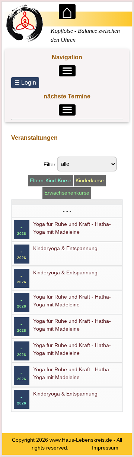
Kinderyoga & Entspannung (65, 248)
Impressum (105, 448)
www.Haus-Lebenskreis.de (81, 440)
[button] (67, 70)
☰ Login (25, 82)
